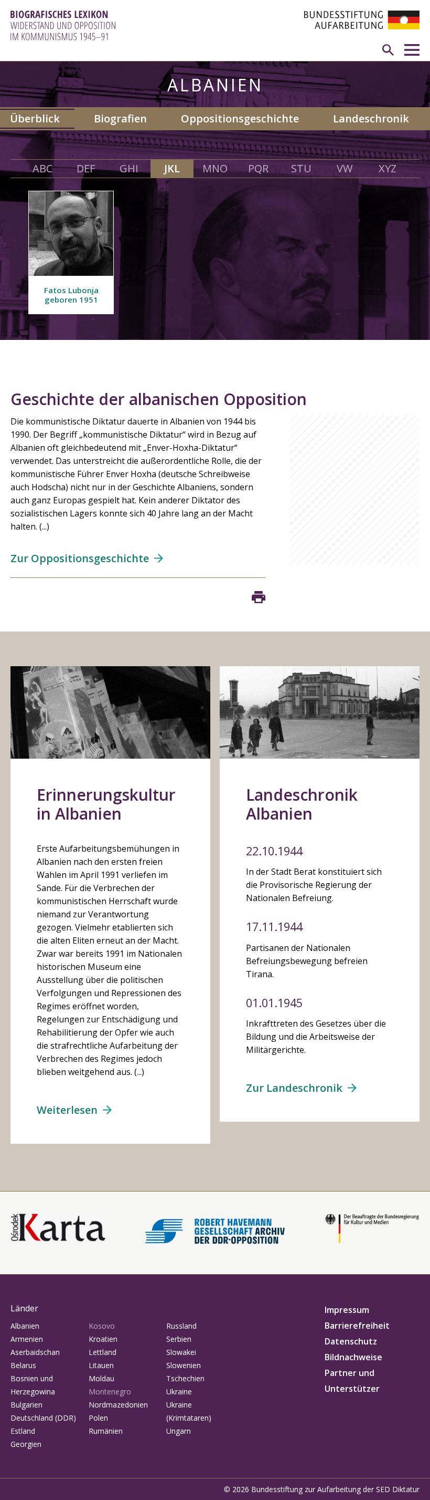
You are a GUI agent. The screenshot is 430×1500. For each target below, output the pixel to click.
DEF (86, 168)
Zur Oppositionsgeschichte (79, 558)
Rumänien (106, 1431)
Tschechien (185, 1378)
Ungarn (178, 1431)
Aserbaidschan (35, 1352)
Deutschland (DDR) (43, 1418)
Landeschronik (371, 118)
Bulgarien (26, 1405)
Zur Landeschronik (294, 1087)
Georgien (25, 1444)
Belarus (23, 1365)
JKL (172, 168)
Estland (22, 1431)
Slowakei (181, 1352)
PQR (258, 168)
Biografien (120, 118)
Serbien (178, 1339)
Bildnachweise (353, 1357)
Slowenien (183, 1365)
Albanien (24, 1326)
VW (344, 168)
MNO (215, 168)
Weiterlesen (67, 1109)
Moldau (101, 1378)
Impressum (347, 1310)
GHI (129, 168)
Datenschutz (351, 1341)
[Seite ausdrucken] (258, 597)
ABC (42, 168)
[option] (71, 252)
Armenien (26, 1339)
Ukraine (179, 1391)
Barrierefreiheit (357, 1325)
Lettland (102, 1352)
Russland (181, 1326)
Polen (98, 1418)
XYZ (387, 168)
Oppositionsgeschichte (240, 118)
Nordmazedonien (118, 1405)
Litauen (101, 1365)
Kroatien (103, 1339)
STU (301, 168)
